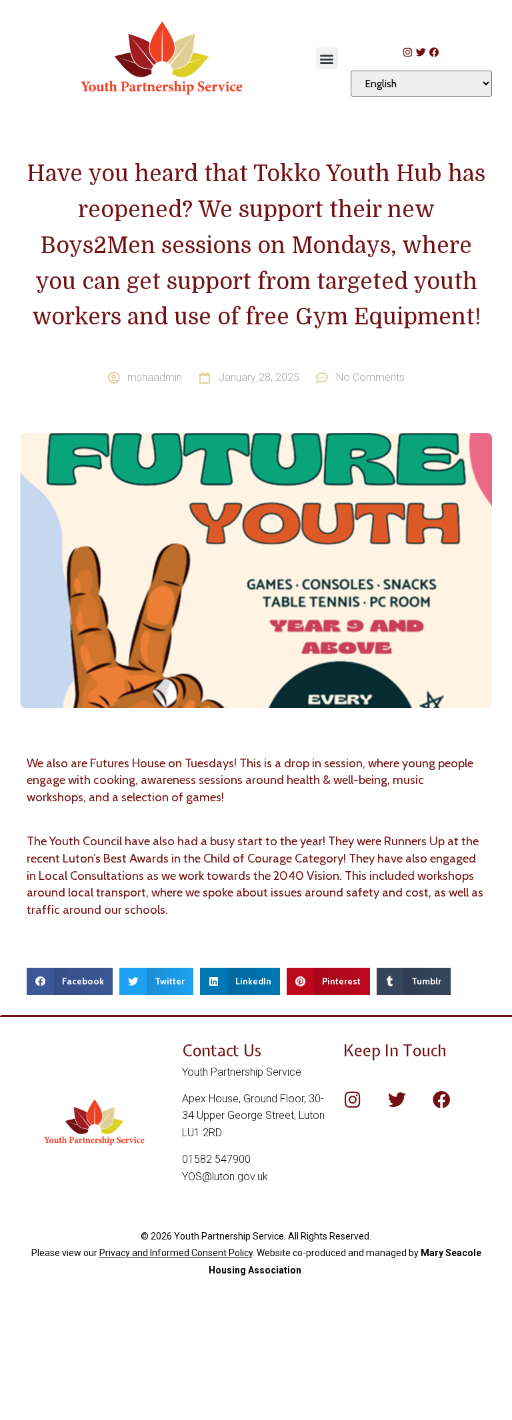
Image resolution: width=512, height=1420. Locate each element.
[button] (327, 58)
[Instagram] (408, 52)
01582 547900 (216, 1159)
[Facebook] (434, 52)
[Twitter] (421, 52)
